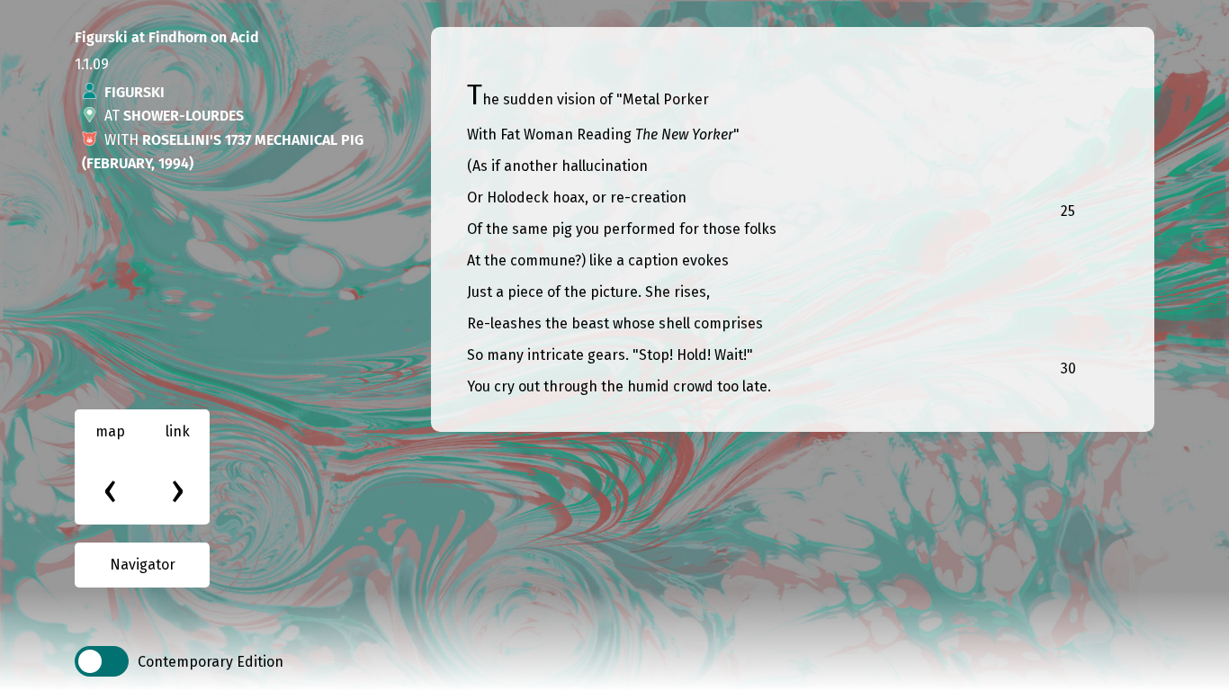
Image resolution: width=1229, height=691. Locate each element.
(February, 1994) (137, 163)
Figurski (134, 92)
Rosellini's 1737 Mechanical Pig (252, 139)
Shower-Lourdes (183, 115)
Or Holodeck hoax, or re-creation (576, 197)
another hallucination (576, 166)
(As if (485, 166)
